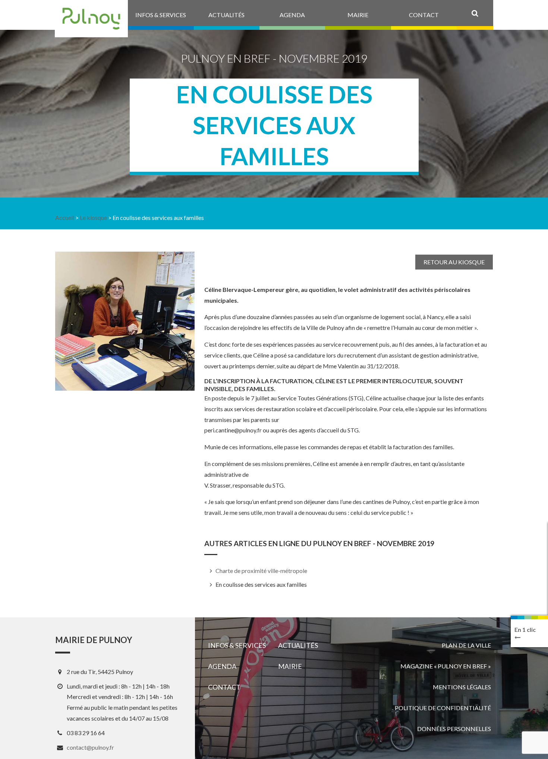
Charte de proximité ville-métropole (261, 570)
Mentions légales (462, 686)
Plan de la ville (466, 645)
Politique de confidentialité (443, 707)
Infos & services (237, 645)
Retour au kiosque (454, 261)
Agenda (222, 666)
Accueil (64, 217)
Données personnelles (454, 728)
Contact (224, 687)
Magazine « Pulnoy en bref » (445, 666)
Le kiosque (93, 217)
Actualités (298, 645)
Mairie (290, 666)
